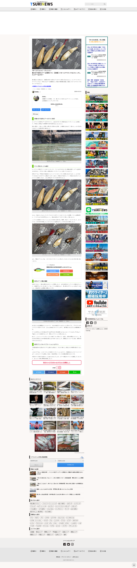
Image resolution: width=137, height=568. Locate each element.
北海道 (32, 532)
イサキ (47, 517)
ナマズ (46, 520)
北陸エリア (65, 532)
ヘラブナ (64, 526)
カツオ (58, 526)
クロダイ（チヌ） (64, 523)
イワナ (69, 520)
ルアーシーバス (41, 506)
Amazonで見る (53, 271)
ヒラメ (32, 523)
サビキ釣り (48, 511)
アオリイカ (39, 523)
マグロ (52, 526)
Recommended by (78, 452)
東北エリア (39, 532)
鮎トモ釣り (62, 503)
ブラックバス (36, 109)
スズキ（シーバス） (36, 520)
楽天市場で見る (66, 271)
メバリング (77, 503)
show (37, 114)
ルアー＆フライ (46, 109)
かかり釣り (74, 509)
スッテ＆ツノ (59, 509)
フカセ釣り (33, 509)
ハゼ (79, 523)
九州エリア (58, 534)
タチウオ (75, 520)
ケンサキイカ (70, 517)
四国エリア (50, 534)
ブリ (42, 517)
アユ (51, 520)
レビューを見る (66, 274)
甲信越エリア (57, 532)
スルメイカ (61, 517)
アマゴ (63, 520)
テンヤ (67, 509)
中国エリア (42, 534)
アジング (32, 506)
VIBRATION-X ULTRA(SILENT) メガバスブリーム (58, 267)
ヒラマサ (53, 517)
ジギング (74, 506)
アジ (31, 517)
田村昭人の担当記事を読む (57, 104)
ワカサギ (38, 526)
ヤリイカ (45, 526)
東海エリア (74, 532)
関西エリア (33, 534)
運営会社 (58, 556)
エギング (69, 503)
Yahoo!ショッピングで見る (53, 274)
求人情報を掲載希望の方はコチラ (96, 41)
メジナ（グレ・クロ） (50, 523)
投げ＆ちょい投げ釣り (36, 511)
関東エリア (47, 532)
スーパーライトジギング (62, 506)
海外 (65, 534)
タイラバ (50, 506)
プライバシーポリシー (66, 556)
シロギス (74, 523)
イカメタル (50, 509)
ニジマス (56, 520)
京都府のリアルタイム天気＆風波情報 (42, 86)
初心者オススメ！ (35, 503)
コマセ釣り (42, 509)
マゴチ (32, 526)
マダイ (37, 517)
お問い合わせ (75, 556)
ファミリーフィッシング (50, 503)
